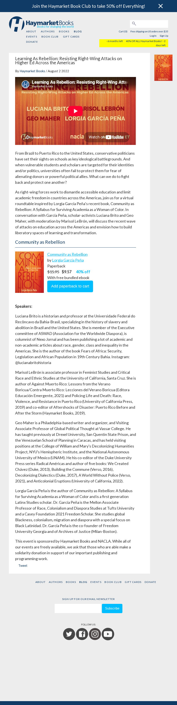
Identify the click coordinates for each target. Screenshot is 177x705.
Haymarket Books (32, 71)
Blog (78, 31)
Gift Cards (71, 36)
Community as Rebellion (67, 254)
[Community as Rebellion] (163, 67)
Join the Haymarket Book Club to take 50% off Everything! (88, 6)
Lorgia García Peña (68, 260)
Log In (153, 35)
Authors (48, 31)
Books (64, 31)
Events (31, 36)
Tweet (22, 565)
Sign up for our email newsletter (88, 599)
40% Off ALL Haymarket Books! (144, 41)
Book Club (49, 36)
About (31, 31)
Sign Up (164, 35)
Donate (32, 41)
